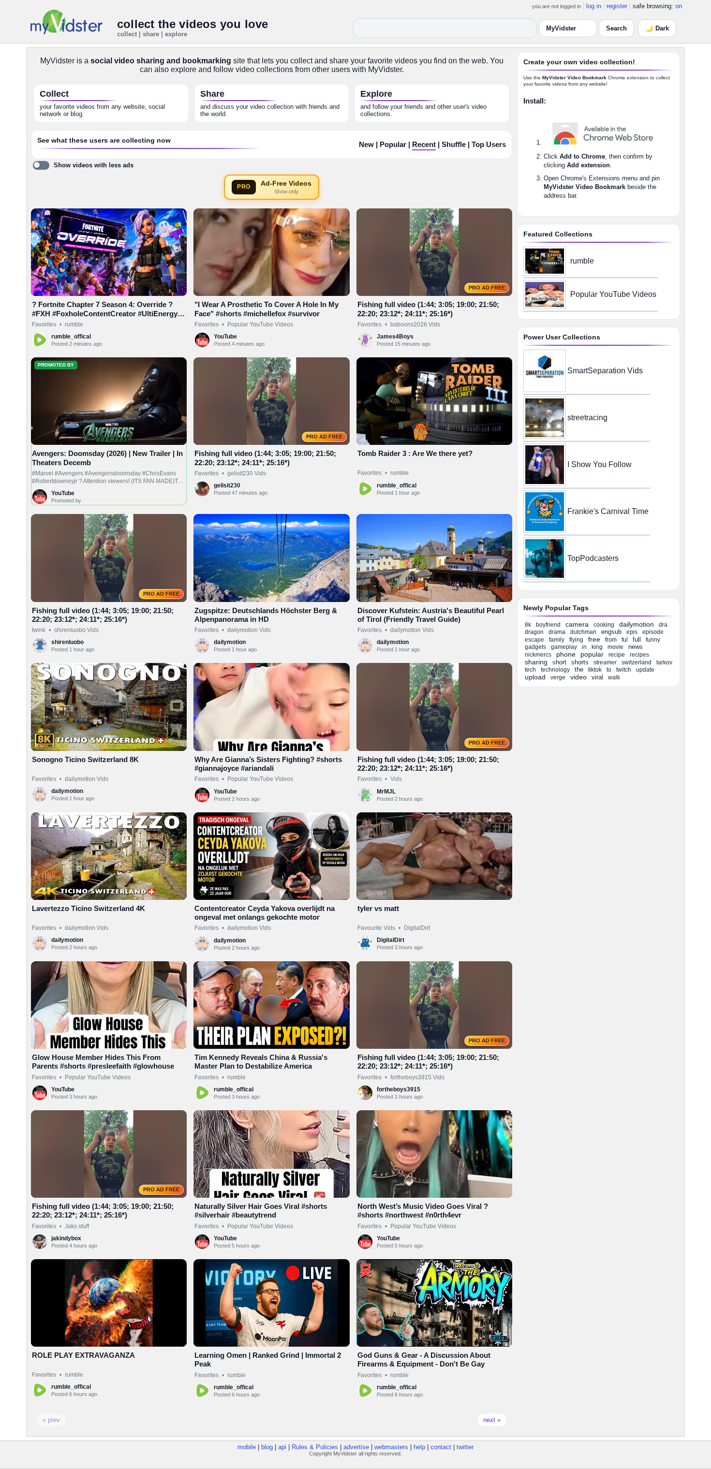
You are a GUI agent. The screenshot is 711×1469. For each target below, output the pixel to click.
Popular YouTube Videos (260, 324)
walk (614, 677)
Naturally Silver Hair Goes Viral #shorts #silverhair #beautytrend (260, 1210)
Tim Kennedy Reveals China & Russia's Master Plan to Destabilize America (260, 1061)
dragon (534, 632)
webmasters (391, 1447)
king (597, 647)
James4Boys (395, 336)
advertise (356, 1447)
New (366, 144)
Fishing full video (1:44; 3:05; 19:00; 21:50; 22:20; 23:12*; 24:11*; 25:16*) (428, 308)
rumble (74, 324)
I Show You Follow (599, 464)
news (635, 646)
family (556, 639)
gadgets (535, 647)
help (419, 1447)
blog (267, 1447)
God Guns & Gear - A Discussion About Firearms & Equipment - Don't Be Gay (423, 1359)
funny (653, 639)
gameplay (564, 647)
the (579, 669)
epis (631, 632)
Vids (396, 779)
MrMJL (386, 791)
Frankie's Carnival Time (608, 511)
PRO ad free (487, 288)
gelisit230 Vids (246, 473)
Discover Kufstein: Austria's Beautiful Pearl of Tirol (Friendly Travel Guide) (430, 614)
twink (38, 630)
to (609, 669)
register (617, 6)
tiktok (595, 669)
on (678, 6)
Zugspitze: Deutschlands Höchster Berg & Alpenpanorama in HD (265, 614)
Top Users (489, 144)
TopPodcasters (593, 558)
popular (592, 654)
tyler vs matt (378, 908)
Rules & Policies (315, 1447)
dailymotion (230, 642)
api (282, 1447)
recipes (639, 654)
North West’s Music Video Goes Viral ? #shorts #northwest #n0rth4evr (422, 1210)
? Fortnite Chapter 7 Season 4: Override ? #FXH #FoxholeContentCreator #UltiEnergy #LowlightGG (105, 313)
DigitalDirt (417, 928)
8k (528, 624)
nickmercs (538, 654)
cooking (603, 624)
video (578, 677)
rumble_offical (71, 336)
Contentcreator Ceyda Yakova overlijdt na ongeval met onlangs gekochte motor (264, 912)
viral (597, 677)
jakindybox (66, 1238)
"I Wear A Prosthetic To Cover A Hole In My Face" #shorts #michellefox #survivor (266, 308)
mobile (246, 1447)
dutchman (583, 632)
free (594, 639)
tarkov (664, 662)
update (645, 669)
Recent (424, 144)
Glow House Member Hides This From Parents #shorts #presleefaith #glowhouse (103, 1061)
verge (557, 677)
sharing (536, 662)
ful (625, 639)
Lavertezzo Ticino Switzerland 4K (88, 908)
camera (577, 624)
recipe (616, 654)
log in (593, 6)
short (559, 662)
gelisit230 (227, 485)
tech (530, 669)
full (637, 639)
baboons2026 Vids (415, 324)
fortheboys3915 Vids (417, 1077)
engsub (611, 631)
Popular (393, 144)
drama (556, 632)
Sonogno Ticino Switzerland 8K (85, 759)
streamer (605, 662)
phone (566, 654)
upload (535, 677)
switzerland (637, 662)
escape (534, 639)
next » (492, 1420)
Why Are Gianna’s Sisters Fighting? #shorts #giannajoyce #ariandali (268, 763)
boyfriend (548, 624)
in (584, 647)
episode (653, 632)
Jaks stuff (77, 1226)
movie (615, 647)
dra (663, 624)
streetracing (587, 417)
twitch (623, 669)
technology (555, 669)
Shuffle (454, 144)
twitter (465, 1447)
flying (576, 639)
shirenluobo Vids (76, 630)
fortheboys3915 (398, 1089)
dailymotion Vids (249, 630)
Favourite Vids (376, 928)
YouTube (225, 336)
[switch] (82, 165)
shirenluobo (67, 642)
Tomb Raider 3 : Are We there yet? (415, 453)
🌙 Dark (657, 28)
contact (440, 1447)
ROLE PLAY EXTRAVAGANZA (83, 1355)
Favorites (44, 324)
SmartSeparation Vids (605, 371)
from (611, 639)
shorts (580, 662)
